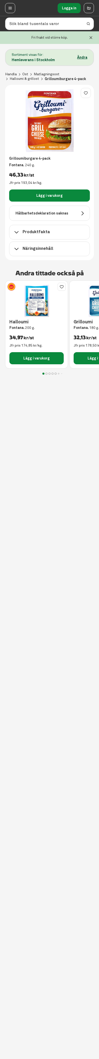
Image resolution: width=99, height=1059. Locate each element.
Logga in (69, 8)
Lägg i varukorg (49, 195)
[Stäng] (91, 38)
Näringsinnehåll (38, 248)
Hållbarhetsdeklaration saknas (41, 213)
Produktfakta (36, 231)
